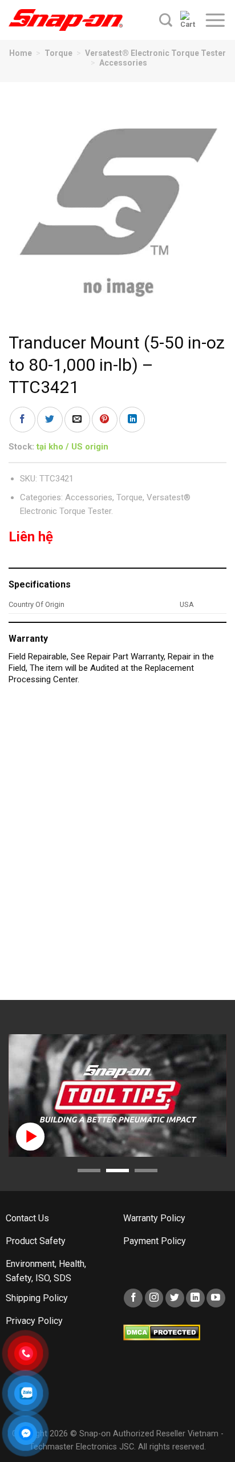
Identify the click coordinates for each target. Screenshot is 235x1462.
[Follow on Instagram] (154, 1298)
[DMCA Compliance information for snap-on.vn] (161, 1331)
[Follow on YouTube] (215, 1298)
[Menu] (215, 20)
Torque (58, 53)
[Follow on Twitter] (174, 1298)
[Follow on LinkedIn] (195, 1298)
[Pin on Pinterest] (105, 419)
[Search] (165, 20)
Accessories (123, 62)
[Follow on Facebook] (133, 1298)
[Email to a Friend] (77, 419)
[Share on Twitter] (50, 419)
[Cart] (188, 20)
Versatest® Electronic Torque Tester (155, 53)
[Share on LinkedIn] (132, 419)
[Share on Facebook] (22, 419)
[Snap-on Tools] (66, 20)
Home (20, 53)
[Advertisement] (117, 848)
